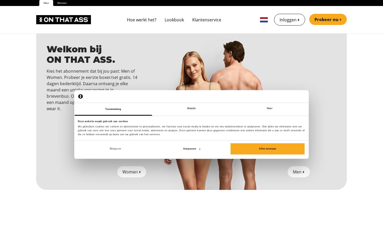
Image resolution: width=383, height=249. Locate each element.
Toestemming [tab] (113, 109)
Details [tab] (191, 108)
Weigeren (115, 148)
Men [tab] (46, 3)
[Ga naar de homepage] (63, 19)
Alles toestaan (267, 148)
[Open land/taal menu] (264, 19)
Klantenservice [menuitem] (206, 20)
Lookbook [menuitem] (174, 20)
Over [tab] (269, 108)
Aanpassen (189, 148)
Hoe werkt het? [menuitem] (141, 20)
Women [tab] (62, 3)
